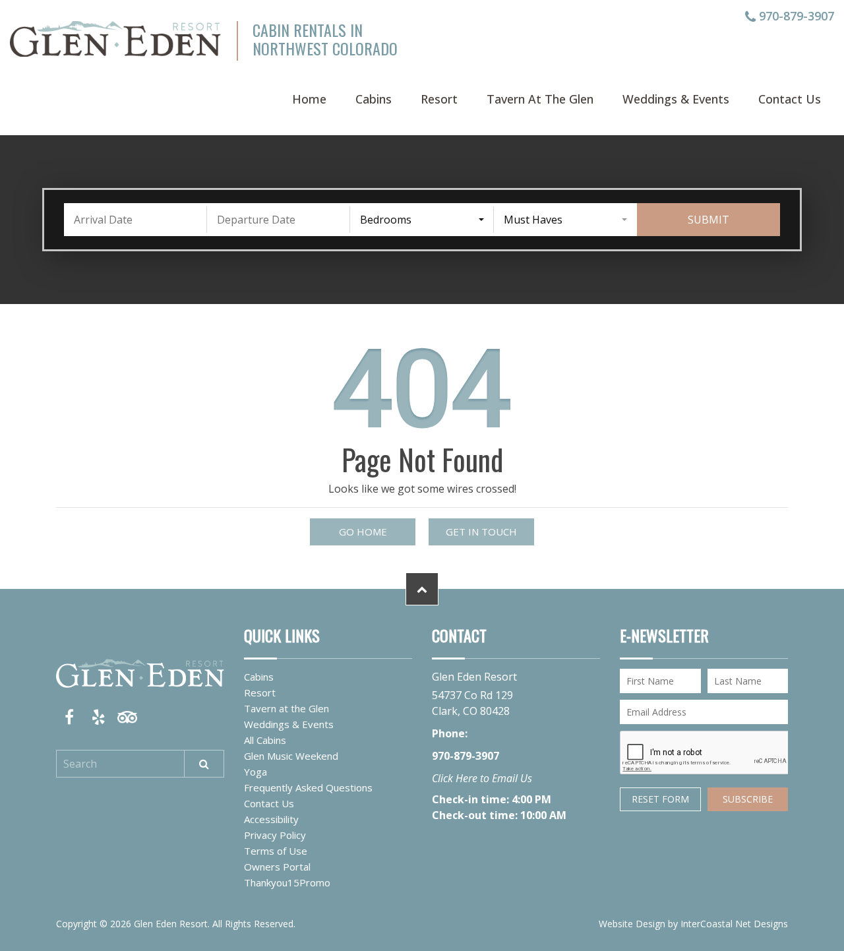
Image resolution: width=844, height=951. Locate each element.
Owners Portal (277, 866)
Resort (439, 99)
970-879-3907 (795, 17)
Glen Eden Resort (115, 39)
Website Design (632, 923)
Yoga (255, 771)
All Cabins (265, 740)
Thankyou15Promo (287, 882)
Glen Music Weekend (291, 755)
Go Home (363, 531)
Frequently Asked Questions (308, 787)
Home (309, 99)
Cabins (373, 99)
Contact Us (789, 99)
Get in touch (481, 531)
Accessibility (271, 819)
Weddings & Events (675, 99)
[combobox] (421, 219)
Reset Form (660, 799)
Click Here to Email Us (482, 778)
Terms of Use (275, 850)
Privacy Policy (275, 835)
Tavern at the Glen (540, 99)
